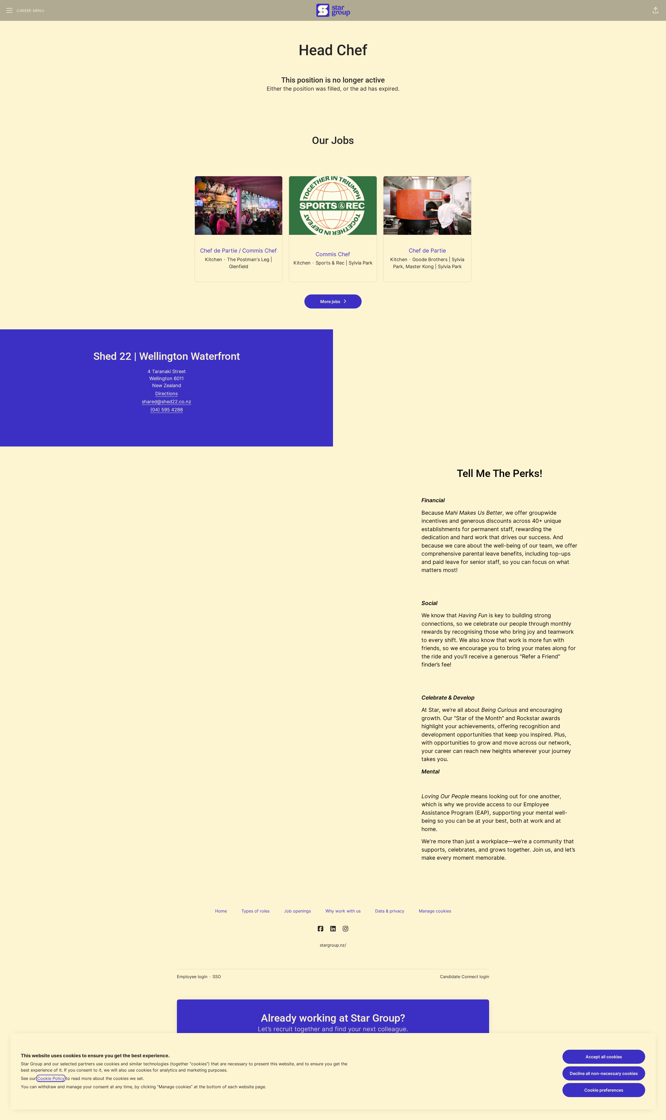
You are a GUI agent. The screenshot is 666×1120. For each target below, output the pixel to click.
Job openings (297, 911)
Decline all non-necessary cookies (604, 1073)
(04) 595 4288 (166, 409)
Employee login (192, 976)
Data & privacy (389, 911)
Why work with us (343, 911)
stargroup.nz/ (333, 945)
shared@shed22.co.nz (166, 401)
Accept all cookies (604, 1056)
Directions (166, 393)
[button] (655, 10)
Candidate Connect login (464, 976)
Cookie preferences (603, 1090)
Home (221, 911)
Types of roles (255, 911)
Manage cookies (435, 911)
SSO (217, 976)
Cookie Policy (51, 1078)
